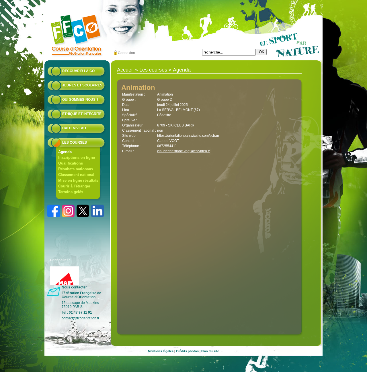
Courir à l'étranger (74, 186)
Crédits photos (187, 351)
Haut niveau (74, 128)
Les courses (74, 143)
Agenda (65, 152)
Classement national (76, 175)
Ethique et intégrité (81, 114)
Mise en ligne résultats (78, 180)
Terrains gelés (70, 192)
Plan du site (210, 351)
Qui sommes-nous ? (80, 100)
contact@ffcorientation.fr (80, 318)
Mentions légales (160, 351)
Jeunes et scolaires (82, 85)
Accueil (125, 70)
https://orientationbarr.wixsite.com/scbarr (188, 136)
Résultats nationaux (75, 169)
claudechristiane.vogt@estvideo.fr (183, 151)
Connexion (126, 53)
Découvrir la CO (78, 71)
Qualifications (70, 163)
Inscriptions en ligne (76, 157)
